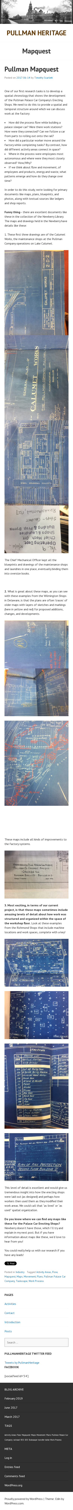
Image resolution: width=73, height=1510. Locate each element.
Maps (20, 1276)
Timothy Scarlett (43, 77)
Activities (10, 1304)
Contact (9, 1313)
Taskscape (22, 1281)
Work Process (36, 1281)
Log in (8, 1458)
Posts (8, 1331)
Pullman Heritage (36, 32)
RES (22, 1440)
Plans (40, 1276)
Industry (20, 1272)
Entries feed (12, 1467)
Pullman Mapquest (31, 69)
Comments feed (14, 1476)
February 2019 (13, 1398)
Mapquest (10, 1276)
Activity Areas (43, 1272)
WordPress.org (13, 1485)
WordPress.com (14, 1503)
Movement (30, 1276)
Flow (54, 1272)
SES (26, 1440)
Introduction (12, 1322)
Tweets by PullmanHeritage (21, 1362)
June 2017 (10, 1407)
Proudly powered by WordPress (23, 1499)
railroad (16, 1440)
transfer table (43, 1440)
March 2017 (12, 1417)
